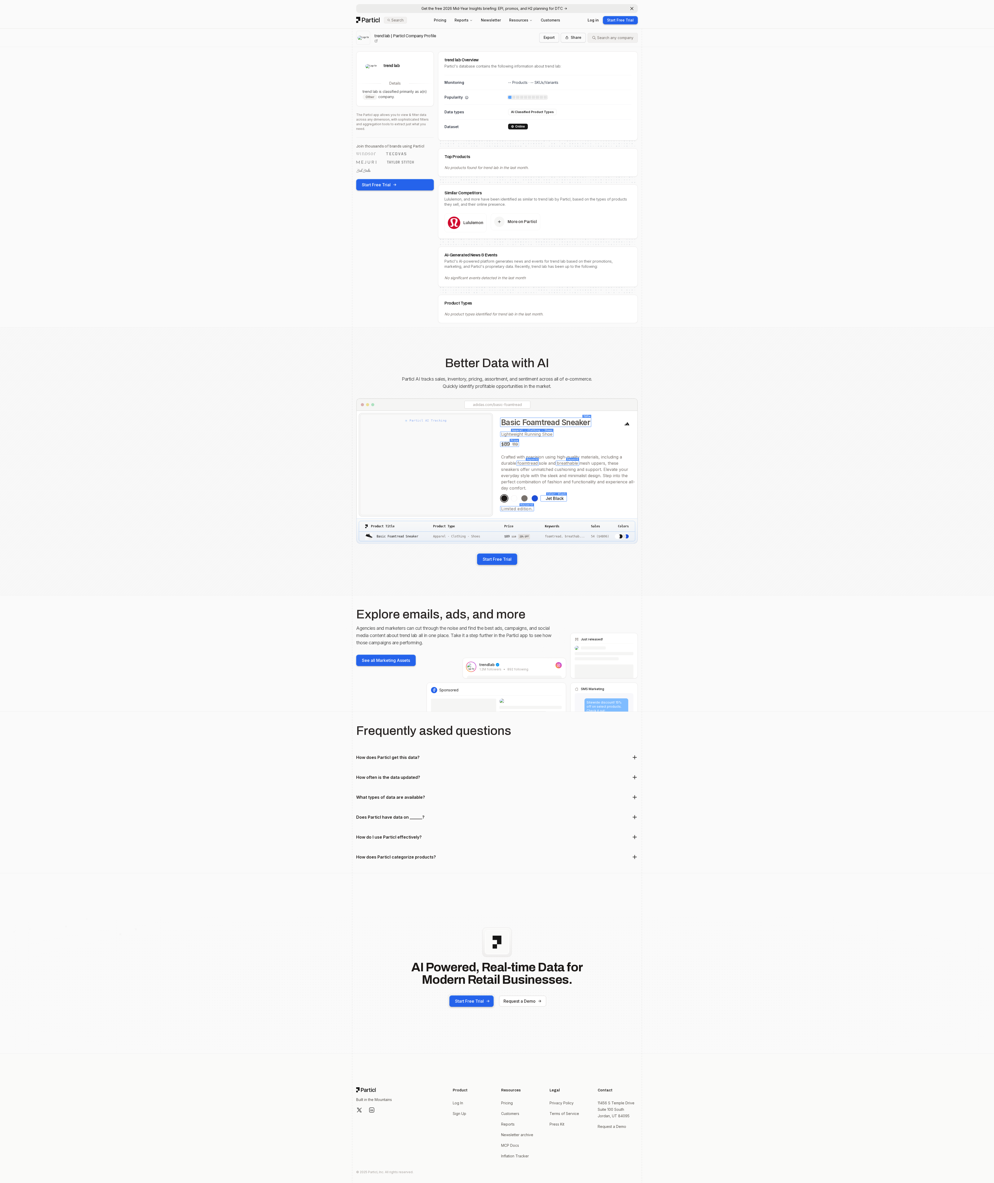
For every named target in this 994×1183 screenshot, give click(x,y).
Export (549, 37)
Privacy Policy (562, 1103)
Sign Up (459, 1113)
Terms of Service (564, 1113)
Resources (518, 20)
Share (576, 37)
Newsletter (491, 20)
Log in (593, 20)
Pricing (440, 20)
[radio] (504, 498)
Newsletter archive (517, 1135)
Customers (550, 20)
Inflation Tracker (515, 1156)
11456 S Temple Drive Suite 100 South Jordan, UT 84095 (616, 1109)
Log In (458, 1103)
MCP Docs (510, 1145)
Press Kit (557, 1124)
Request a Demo (519, 1001)
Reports (462, 20)
